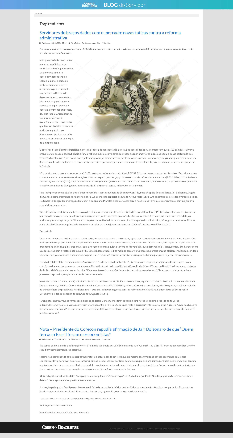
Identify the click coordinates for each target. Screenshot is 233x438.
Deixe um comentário (92, 43)
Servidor (107, 43)
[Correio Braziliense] (91, 4)
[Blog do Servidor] (126, 4)
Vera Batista (75, 43)
